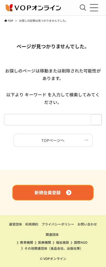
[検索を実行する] (83, 7)
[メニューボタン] (94, 7)
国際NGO (81, 242)
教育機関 (26, 242)
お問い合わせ (87, 224)
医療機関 (44, 242)
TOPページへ (52, 140)
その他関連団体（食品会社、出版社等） (53, 248)
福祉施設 (62, 242)
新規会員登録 (48, 192)
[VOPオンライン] (33, 7)
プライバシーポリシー (58, 224)
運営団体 (15, 224)
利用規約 (31, 224)
